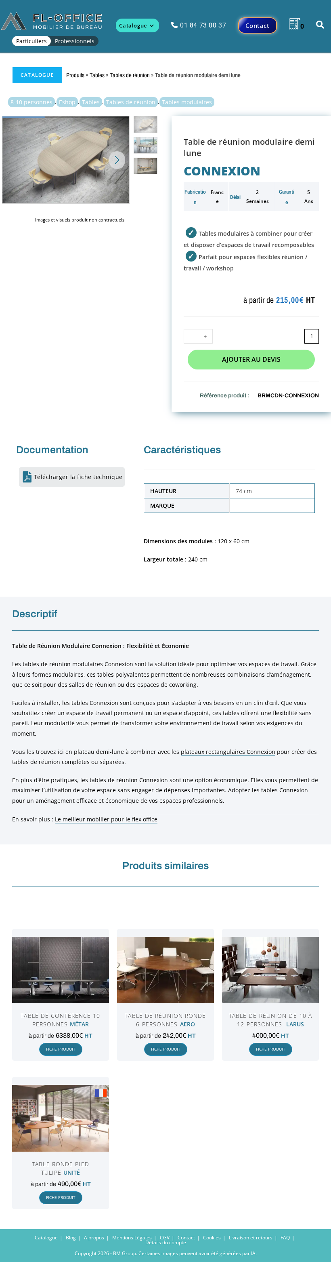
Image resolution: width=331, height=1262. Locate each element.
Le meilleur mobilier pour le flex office (106, 819)
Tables (97, 75)
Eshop (67, 102)
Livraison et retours (250, 1237)
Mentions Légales (132, 1237)
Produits (75, 75)
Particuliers (31, 41)
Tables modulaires (187, 102)
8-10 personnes (31, 102)
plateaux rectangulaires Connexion (228, 752)
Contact (186, 1237)
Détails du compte (165, 1242)
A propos (94, 1237)
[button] (117, 160)
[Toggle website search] (320, 25)
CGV (165, 1237)
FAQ (285, 1237)
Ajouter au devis (251, 359)
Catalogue (37, 75)
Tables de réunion (130, 75)
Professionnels (74, 41)
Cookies (212, 1237)
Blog (71, 1237)
